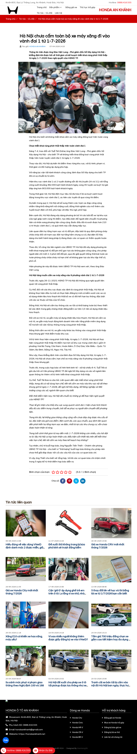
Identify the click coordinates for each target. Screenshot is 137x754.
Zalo (5, 740)
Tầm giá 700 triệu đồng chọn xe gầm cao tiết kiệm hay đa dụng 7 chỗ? (110, 639)
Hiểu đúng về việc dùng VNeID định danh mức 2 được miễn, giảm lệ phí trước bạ (26, 547)
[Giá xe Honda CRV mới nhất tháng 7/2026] (111, 523)
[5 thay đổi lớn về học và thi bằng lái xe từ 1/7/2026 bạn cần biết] (111, 569)
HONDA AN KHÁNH (115, 10)
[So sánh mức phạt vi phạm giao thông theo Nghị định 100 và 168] (26, 661)
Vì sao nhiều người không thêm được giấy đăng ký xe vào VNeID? (68, 638)
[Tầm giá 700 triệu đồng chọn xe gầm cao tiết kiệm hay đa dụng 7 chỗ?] (111, 615)
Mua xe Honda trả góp (114, 723)
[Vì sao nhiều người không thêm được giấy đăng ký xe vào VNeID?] (68, 615)
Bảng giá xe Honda (112, 718)
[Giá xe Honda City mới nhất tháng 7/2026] (26, 569)
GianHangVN (82, 748)
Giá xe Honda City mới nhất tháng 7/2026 (22, 592)
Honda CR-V (77, 732)
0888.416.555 (30, 725)
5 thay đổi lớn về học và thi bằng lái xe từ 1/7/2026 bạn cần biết (110, 592)
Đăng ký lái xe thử (112, 732)
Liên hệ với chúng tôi (113, 737)
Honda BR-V (77, 737)
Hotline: (120, 2)
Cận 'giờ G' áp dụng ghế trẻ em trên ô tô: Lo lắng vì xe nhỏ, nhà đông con (66, 593)
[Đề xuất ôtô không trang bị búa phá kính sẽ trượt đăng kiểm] (68, 523)
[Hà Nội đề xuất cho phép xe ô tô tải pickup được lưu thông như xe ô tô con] (68, 661)
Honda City (77, 718)
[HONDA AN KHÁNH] (20, 10)
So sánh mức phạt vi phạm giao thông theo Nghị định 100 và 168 (25, 684)
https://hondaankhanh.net (32, 734)
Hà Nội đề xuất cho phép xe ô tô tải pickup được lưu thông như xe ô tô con (68, 685)
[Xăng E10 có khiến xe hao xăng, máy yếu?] (26, 615)
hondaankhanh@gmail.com (29, 729)
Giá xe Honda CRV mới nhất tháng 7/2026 (107, 546)
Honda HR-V (77, 727)
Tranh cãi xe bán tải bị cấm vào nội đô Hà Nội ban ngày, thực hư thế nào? (110, 685)
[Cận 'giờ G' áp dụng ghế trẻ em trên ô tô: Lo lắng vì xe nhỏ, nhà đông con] (68, 569)
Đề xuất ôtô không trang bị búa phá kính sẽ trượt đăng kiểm (66, 546)
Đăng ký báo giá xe (112, 727)
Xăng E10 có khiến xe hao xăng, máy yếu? (24, 638)
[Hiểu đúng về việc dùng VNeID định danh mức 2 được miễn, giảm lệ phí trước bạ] (26, 523)
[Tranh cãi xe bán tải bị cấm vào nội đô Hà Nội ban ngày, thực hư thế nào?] (111, 661)
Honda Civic (77, 723)
